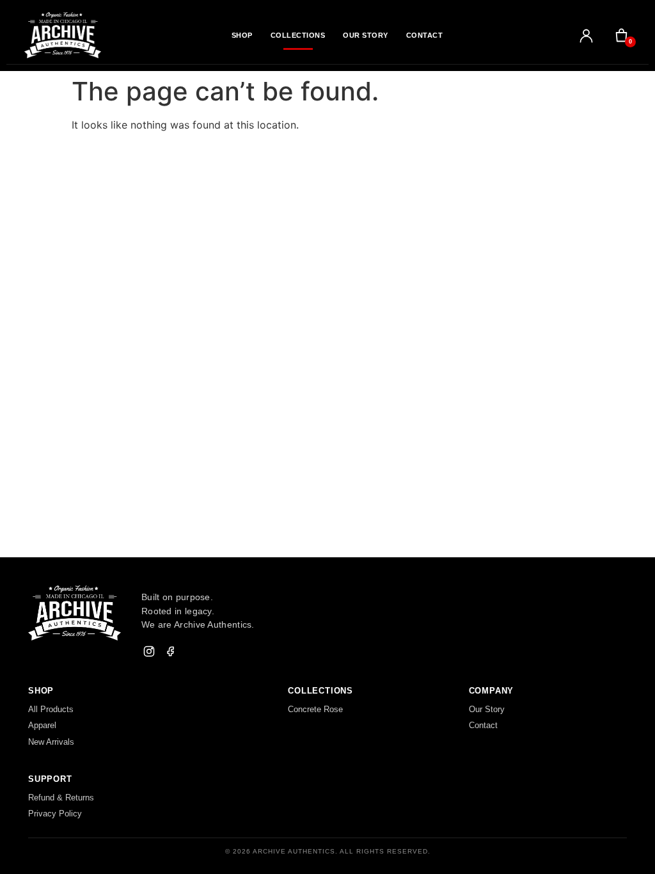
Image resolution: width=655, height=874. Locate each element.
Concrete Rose (315, 709)
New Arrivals (51, 742)
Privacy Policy (55, 813)
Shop (242, 35)
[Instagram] (149, 651)
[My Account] (586, 35)
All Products (51, 709)
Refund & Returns (61, 797)
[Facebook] (170, 651)
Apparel (42, 725)
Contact (424, 35)
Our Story (365, 35)
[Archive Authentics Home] (62, 35)
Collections (298, 35)
